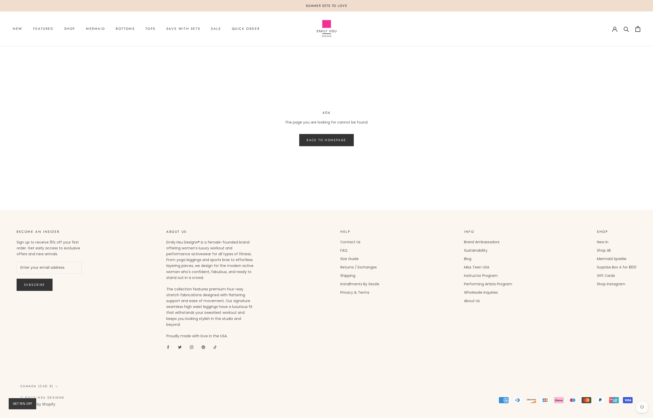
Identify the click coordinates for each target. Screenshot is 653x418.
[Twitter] (180, 347)
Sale (216, 28)
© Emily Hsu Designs (42, 397)
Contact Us (350, 242)
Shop (69, 28)
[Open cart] (637, 29)
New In (602, 242)
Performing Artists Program (488, 284)
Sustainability (475, 250)
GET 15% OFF (22, 403)
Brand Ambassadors (481, 242)
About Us (472, 300)
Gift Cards (606, 275)
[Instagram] (191, 347)
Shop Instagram (611, 284)
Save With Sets (183, 28)
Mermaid (95, 28)
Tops (150, 28)
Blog (467, 258)
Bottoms (125, 28)
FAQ (343, 250)
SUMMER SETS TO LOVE (326, 5)
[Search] (626, 29)
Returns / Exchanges (358, 267)
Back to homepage (326, 140)
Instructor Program (481, 275)
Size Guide (349, 258)
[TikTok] (215, 347)
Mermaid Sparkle (611, 258)
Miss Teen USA (476, 267)
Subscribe (34, 284)
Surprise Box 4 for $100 (616, 267)
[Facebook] (168, 347)
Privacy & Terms (354, 292)
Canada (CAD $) (37, 386)
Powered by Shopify (37, 404)
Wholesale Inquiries (481, 292)
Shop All (604, 250)
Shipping (347, 275)
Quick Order (246, 28)
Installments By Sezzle (359, 284)
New (17, 28)
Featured (43, 28)
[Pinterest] (203, 347)
